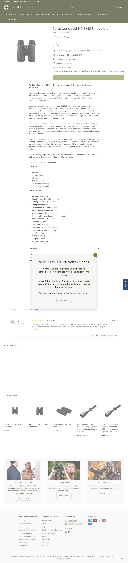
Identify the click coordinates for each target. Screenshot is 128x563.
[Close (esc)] (95, 255)
